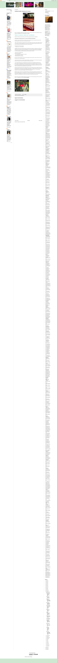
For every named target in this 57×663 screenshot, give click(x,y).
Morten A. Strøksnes (47, 407)
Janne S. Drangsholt (47, 254)
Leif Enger (47, 341)
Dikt (46, 128)
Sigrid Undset (47, 496)
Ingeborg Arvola (47, 233)
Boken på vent (47, 94)
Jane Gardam (47, 252)
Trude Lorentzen (48, 549)
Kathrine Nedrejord (48, 308)
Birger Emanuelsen (48, 82)
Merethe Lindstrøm (48, 388)
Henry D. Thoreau (48, 217)
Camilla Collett (47, 103)
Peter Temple (47, 454)
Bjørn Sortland (47, 89)
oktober (47, 636)
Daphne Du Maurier (47, 127)
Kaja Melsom (47, 295)
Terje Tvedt (47, 519)
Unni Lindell (47, 554)
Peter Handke (47, 446)
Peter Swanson (47, 453)
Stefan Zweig (47, 506)
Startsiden (28, 120)
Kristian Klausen (48, 324)
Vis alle (11, 142)
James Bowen (47, 246)
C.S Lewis (47, 102)
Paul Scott (47, 440)
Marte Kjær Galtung (47, 377)
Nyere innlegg (16, 120)
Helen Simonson (48, 208)
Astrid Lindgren (47, 64)
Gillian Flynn (47, 181)
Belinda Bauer (47, 77)
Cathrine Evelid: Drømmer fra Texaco (48, 617)
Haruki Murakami (48, 204)
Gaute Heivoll (47, 176)
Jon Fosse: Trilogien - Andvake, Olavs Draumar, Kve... (47, 629)
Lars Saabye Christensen (47, 340)
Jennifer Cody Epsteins (47, 262)
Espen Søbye (47, 157)
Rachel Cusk (47, 462)
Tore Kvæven (47, 540)
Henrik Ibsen (47, 216)
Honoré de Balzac (48, 225)
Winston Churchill (48, 570)
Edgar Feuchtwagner (47, 133)
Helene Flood (47, 210)
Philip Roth (47, 456)
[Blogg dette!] (23, 94)
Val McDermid (47, 555)
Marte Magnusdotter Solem (47, 380)
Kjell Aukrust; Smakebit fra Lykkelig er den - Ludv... (48, 603)
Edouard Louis (47, 135)
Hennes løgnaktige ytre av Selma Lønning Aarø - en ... (48, 600)
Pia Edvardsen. (47, 457)
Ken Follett (47, 310)
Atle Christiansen (48, 65)
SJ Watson (47, 501)
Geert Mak (47, 179)
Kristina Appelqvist (48, 329)
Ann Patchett (47, 58)
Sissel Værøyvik (48, 500)
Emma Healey (47, 148)
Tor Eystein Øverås (48, 537)
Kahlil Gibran (47, 294)
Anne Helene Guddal (47, 62)
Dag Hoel (47, 121)
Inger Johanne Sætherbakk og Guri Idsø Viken (47, 236)
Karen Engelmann (48, 296)
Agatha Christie (47, 42)
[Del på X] (24, 94)
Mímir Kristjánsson (48, 397)
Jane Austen (47, 251)
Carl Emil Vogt (47, 104)
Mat (46, 382)
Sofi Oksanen (47, 505)
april (47, 642)
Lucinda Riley (47, 355)
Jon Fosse (47, 277)
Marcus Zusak (47, 364)
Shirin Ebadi (47, 490)
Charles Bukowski (48, 113)
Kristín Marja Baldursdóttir (47, 326)
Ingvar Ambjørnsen (48, 238)
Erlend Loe (47, 151)
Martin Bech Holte (48, 381)
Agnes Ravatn (47, 44)
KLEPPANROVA (9, 41)
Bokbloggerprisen (48, 92)
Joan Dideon (47, 268)
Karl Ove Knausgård (47, 305)
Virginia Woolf (47, 564)
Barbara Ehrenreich (47, 70)
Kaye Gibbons (47, 309)
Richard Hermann (48, 470)
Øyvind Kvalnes (47, 575)
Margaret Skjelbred (48, 365)
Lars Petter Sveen (48, 338)
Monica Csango (47, 403)
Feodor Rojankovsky (47, 163)
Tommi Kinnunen (48, 532)
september (47, 637)
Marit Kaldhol (47, 373)
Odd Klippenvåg (48, 424)
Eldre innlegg (40, 120)
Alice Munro (47, 51)
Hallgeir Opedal (47, 194)
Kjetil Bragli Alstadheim (47, 318)
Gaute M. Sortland (48, 177)
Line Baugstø (47, 347)
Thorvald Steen (47, 526)
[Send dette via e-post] (22, 94)
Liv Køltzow (47, 351)
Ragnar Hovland (48, 463)
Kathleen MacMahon (47, 307)
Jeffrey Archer (47, 260)
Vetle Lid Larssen (48, 558)
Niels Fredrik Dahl (48, 418)
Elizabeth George (48, 144)
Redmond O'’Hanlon (47, 468)
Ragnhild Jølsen (48, 466)
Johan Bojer (47, 270)
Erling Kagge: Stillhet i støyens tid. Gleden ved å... (48, 621)
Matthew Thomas (48, 385)
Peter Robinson (47, 452)
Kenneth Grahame (48, 311)
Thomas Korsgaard (48, 523)
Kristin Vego (47, 328)
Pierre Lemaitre (47, 458)
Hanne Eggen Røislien (47, 195)
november (47, 635)
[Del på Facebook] (25, 94)
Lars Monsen (47, 336)
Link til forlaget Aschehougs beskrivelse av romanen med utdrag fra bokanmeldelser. (25, 38)
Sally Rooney (47, 484)
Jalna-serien (47, 245)
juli (46, 639)
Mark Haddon (47, 376)
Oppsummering (47, 431)
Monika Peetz (47, 405)
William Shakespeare (47, 569)
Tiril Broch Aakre (48, 527)
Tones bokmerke (11, 3)
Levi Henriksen (47, 344)
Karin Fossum (47, 303)
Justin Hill (47, 293)
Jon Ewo (47, 276)
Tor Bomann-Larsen (47, 535)
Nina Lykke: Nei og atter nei (48, 618)
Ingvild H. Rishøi (48, 240)
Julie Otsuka (47, 288)
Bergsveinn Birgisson (47, 78)
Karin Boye (47, 302)
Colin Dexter (47, 119)
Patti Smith (47, 439)
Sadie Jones (47, 482)
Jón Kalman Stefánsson (47, 278)
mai (46, 641)
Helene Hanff (47, 211)
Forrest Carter (47, 170)
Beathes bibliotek (9, 70)
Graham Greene (48, 182)
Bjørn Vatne (47, 91)
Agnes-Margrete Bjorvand (48, 46)
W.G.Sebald (47, 565)
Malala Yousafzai (48, 361)
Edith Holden (47, 134)
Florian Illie (47, 169)
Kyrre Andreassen (48, 332)
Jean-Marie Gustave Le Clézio (48, 257)
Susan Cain (47, 514)
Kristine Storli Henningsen (47, 331)
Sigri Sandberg (47, 495)
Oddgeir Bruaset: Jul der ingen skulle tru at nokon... (48, 613)
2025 (46, 581)
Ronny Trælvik (47, 475)
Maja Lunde (47, 360)
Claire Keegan (47, 118)
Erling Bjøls (47, 152)
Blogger (31, 656)
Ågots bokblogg (9, 116)
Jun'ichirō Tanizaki (48, 289)
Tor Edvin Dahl (47, 536)
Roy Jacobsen (47, 476)
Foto (46, 171)
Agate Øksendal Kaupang (48, 41)
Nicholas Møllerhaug (47, 416)
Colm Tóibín (47, 120)
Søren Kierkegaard (48, 515)
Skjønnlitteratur (22, 95)
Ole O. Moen (47, 430)
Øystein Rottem (47, 574)
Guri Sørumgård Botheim (48, 187)
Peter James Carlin (48, 448)
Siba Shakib (47, 491)
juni (46, 640)
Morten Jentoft (47, 408)
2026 (46, 580)
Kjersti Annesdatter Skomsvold (48, 317)
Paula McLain (47, 441)
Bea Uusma (47, 75)
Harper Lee (47, 203)
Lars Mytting (47, 337)
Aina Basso (47, 47)
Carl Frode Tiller (48, 105)
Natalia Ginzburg (48, 414)
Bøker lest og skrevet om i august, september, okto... (48, 594)
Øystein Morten (47, 573)
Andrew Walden (48, 56)
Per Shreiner (47, 445)
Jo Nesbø (47, 267)
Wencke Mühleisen (48, 566)
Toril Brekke (47, 543)
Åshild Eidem (47, 577)
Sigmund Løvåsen (48, 493)
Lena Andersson (48, 342)
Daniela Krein (47, 125)
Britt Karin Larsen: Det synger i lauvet (48, 610)
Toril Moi (47, 544)
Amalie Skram (47, 52)
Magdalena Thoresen (47, 357)
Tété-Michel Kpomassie (47, 520)
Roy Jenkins (47, 477)
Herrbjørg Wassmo (48, 220)
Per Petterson (47, 444)
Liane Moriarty (47, 346)
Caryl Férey (47, 109)
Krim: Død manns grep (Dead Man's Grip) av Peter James (48, 632)
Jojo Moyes (47, 275)
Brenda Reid (47, 95)
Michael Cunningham (47, 391)
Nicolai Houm (47, 417)
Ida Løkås (47, 231)
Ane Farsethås (47, 57)
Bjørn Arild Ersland (48, 85)
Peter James (47, 447)
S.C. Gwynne (47, 481)
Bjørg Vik (47, 84)
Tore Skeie (47, 542)
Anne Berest (47, 61)
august (47, 638)
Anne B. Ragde (47, 60)
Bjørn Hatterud (47, 88)
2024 (46, 582)
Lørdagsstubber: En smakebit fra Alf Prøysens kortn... (48, 607)
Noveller (47, 422)
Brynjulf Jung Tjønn (48, 98)
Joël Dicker (47, 269)
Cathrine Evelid (18, 95)
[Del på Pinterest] (25, 94)
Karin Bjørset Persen (47, 301)
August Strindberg (48, 68)
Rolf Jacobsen (47, 474)
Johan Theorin (47, 271)
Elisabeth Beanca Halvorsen (48, 143)
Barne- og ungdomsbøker (47, 73)
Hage (46, 190)
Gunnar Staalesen (48, 184)
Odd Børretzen (47, 423)
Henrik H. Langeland (47, 215)
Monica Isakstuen (48, 404)
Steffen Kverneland (48, 507)
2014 (46, 648)
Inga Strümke (47, 232)
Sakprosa (47, 483)
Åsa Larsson (47, 576)
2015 (46, 647)
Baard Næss (47, 101)
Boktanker (8, 80)
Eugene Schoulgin (48, 158)
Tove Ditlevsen (47, 545)
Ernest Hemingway (48, 153)
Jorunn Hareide (47, 283)
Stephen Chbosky (48, 510)
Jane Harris (47, 253)
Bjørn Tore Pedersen (47, 90)
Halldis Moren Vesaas (47, 191)
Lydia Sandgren (48, 356)
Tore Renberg (47, 541)
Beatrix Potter (47, 76)
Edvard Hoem (47, 136)
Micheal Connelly (48, 392)
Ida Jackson (47, 230)
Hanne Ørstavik (47, 198)
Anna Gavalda (47, 59)
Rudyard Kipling (48, 478)
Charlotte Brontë (48, 115)
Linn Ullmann (47, 348)
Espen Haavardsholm (47, 156)
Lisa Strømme (47, 350)
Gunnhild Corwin (48, 185)
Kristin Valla (47, 327)
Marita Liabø (47, 375)
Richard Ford (47, 469)
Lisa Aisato (47, 349)
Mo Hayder (47, 402)
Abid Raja (47, 39)
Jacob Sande (47, 244)
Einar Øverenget (48, 141)
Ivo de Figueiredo (48, 242)
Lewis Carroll (47, 345)
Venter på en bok (48, 556)
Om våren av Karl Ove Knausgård (48, 597)
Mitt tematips (47, 401)
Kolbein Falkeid (47, 321)
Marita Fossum (47, 374)
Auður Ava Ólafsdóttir (47, 67)
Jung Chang (47, 291)
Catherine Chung (48, 110)
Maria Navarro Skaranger (47, 369)
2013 (46, 649)
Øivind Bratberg (47, 572)
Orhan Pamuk (47, 433)
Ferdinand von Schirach (47, 164)
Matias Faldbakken (48, 383)
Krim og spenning (48, 322)
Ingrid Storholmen (48, 237)
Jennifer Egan (47, 263)
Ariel (7, 93)
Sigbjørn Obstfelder (48, 492)
